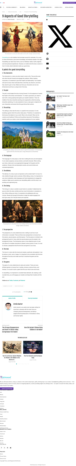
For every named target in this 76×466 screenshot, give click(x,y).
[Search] (3, 7)
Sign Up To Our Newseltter (69, 2)
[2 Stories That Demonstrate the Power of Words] (50, 134)
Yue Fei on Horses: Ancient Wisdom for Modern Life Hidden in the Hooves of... (12, 357)
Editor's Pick (2, 431)
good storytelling (19, 286)
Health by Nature (3, 418)
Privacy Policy (3, 456)
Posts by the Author (33, 298)
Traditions (2, 406)
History (1, 436)
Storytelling (5, 57)
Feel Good (2, 433)
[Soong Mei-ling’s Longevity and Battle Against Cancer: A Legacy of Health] (50, 116)
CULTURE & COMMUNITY (6, 390)
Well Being (22, 7)
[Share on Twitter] (28, 292)
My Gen (1, 440)
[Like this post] (25, 291)
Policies (2, 451)
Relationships (3, 425)
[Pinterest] (3, 2)
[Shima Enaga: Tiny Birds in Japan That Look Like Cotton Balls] (50, 107)
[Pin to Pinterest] (29, 291)
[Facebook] (0, 2)
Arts (20, 11)
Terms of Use (3, 458)
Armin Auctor (11, 19)
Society (1, 442)
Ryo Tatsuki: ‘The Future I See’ (63, 96)
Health (1, 416)
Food (1, 414)
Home (3, 11)
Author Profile (12, 298)
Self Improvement (4, 427)
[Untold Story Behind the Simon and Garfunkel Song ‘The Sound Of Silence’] (50, 125)
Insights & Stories (32, 7)
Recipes (2, 423)
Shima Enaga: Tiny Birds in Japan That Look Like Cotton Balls (65, 105)
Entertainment (3, 396)
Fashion (1, 399)
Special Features (69, 7)
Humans (1, 438)
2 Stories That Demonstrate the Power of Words (65, 132)
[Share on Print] (47, 59)
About (1, 453)
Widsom (2, 408)
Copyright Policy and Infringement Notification (10, 460)
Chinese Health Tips (4, 411)
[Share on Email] (47, 64)
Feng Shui (2, 401)
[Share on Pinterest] (47, 54)
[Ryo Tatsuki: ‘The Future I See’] (50, 98)
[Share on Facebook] (26, 291)
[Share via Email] (31, 291)
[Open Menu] (0, 7)
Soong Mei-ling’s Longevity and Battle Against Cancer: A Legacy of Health (65, 114)
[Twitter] (2, 2)
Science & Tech (58, 7)
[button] (4, 352)
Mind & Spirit (3, 421)
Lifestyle (2, 403)
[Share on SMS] (47, 69)
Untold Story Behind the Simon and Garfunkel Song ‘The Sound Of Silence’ (65, 123)
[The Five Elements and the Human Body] (33, 347)
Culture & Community (11, 7)
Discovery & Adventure (46, 7)
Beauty (1, 394)
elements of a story (7, 286)
